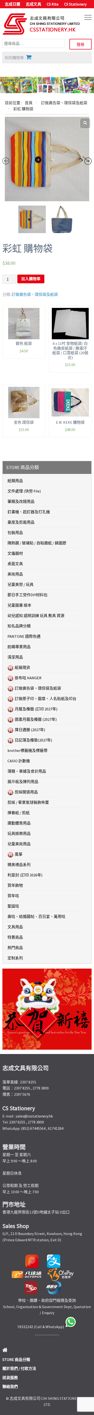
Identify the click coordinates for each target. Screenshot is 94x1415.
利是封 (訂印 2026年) (24, 875)
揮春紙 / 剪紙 (18, 812)
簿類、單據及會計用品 (26, 771)
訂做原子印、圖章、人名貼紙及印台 (45, 698)
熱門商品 (15, 947)
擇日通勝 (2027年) (30, 729)
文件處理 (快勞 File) (24, 491)
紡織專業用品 (19, 646)
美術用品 (15, 574)
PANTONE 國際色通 (23, 636)
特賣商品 (15, 937)
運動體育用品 (19, 823)
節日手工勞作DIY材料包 (27, 594)
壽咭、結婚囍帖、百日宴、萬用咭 (36, 916)
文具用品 (15, 926)
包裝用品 (15, 532)
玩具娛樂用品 (19, 833)
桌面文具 (15, 563)
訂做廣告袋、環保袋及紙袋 (64, 102)
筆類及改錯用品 (20, 501)
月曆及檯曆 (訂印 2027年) (36, 709)
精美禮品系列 (19, 864)
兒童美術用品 (19, 843)
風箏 (18, 854)
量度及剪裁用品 (20, 522)
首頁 (29, 102)
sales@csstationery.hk (34, 1116)
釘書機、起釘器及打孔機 (28, 511)
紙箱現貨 (22, 667)
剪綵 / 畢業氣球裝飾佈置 (28, 802)
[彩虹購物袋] (47, 159)
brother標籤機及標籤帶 (27, 750)
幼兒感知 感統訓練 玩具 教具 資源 (35, 615)
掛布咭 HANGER (28, 677)
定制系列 (15, 958)
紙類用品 (15, 480)
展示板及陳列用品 (22, 781)
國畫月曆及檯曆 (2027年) (36, 719)
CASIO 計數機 (18, 760)
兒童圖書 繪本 (19, 605)
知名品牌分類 (19, 626)
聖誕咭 (13, 906)
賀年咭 (13, 895)
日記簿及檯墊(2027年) (33, 740)
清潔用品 (15, 657)
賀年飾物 (15, 885)
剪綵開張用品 (26, 792)
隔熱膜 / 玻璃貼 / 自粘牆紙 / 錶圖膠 (36, 543)
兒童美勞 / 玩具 (20, 584)
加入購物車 (30, 279)
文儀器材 (15, 553)
